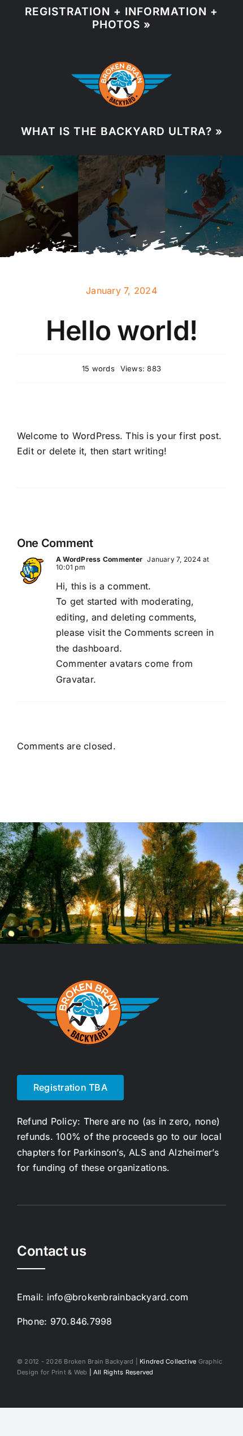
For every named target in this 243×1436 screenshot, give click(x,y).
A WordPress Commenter (99, 559)
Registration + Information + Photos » (121, 18)
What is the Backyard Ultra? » (122, 131)
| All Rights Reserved (120, 1372)
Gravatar (74, 679)
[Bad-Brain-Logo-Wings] (121, 64)
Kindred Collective (168, 1361)
